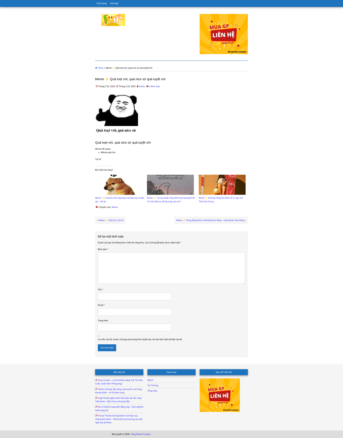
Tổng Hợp (152, 391)
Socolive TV (185, 434)
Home (101, 68)
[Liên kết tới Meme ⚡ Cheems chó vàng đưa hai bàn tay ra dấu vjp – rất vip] (118, 176)
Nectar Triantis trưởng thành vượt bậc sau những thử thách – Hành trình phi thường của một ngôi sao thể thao (118, 419)
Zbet (153, 434)
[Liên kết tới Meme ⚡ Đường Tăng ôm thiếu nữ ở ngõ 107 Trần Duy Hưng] (222, 176)
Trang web (103, 320)
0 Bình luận (154, 86)
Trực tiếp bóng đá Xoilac (167, 434)
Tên (100, 289)
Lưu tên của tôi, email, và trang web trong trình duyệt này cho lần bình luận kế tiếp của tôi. (140, 339)
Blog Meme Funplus (113, 20)
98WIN (220, 434)
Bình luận (103, 249)
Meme (115, 207)
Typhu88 (207, 434)
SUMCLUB (197, 434)
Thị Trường (152, 385)
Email (101, 305)
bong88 (227, 434)
